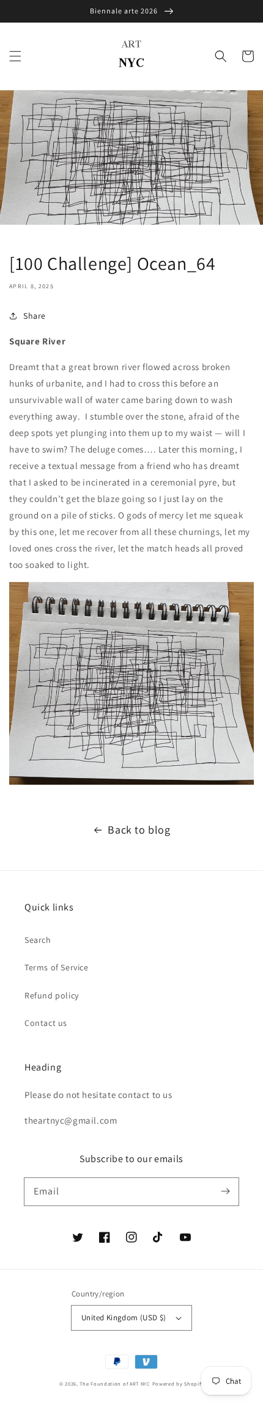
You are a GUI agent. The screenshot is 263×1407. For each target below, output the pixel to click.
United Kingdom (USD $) (123, 1317)
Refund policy (51, 995)
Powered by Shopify (178, 1383)
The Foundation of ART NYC (115, 1383)
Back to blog (139, 830)
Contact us (45, 1022)
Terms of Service (56, 967)
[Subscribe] (225, 1191)
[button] (15, 56)
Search (37, 939)
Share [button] (34, 315)
